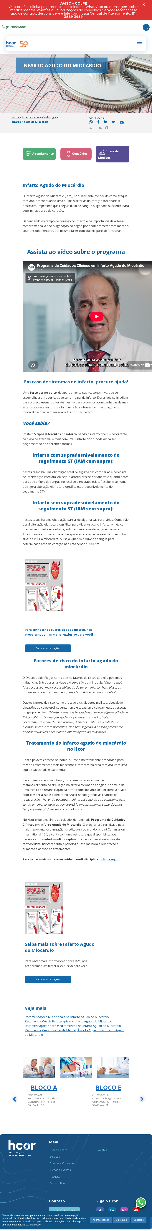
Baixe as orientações (48, 648)
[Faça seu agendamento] (141, 1203)
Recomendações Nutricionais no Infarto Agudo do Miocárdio (67, 1017)
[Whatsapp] (91, 122)
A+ (91, 127)
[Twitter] (113, 122)
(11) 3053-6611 (16, 27)
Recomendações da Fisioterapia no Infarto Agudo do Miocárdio (68, 1021)
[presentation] (14, 1100)
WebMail (103, 1150)
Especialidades (58, 1150)
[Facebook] (98, 122)
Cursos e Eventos (60, 1170)
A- (101, 127)
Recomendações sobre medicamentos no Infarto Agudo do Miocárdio (73, 1026)
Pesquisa (55, 1176)
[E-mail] (122, 122)
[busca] (146, 27)
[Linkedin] (105, 122)
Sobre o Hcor (58, 1183)
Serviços (55, 1156)
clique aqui (109, 859)
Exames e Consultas (62, 1163)
